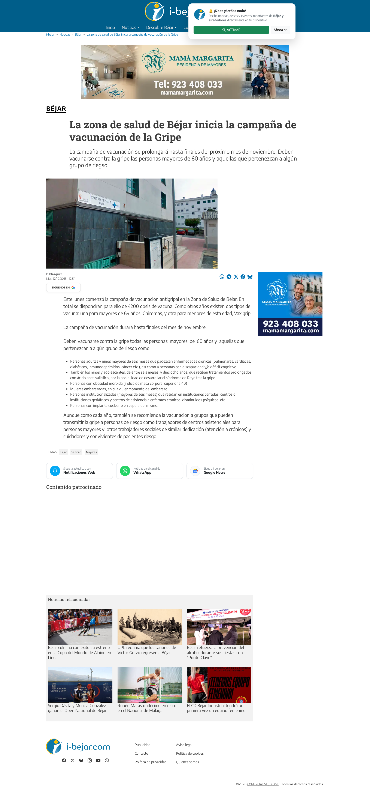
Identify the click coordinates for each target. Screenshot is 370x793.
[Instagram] (89, 760)
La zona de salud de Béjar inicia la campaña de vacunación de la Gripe (132, 34)
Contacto (141, 753)
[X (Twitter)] (72, 760)
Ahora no (281, 30)
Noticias (129, 27)
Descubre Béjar (159, 27)
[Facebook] (64, 760)
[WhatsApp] (106, 760)
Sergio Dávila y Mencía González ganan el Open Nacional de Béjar (77, 708)
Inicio (110, 27)
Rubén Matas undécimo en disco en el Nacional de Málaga (147, 708)
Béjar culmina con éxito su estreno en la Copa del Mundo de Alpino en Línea (79, 652)
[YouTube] (98, 760)
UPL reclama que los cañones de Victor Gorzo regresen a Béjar (147, 650)
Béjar (78, 34)
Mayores (91, 452)
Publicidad (142, 745)
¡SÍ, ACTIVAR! (231, 30)
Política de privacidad (151, 762)
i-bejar (50, 34)
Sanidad (76, 452)
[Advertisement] (149, 543)
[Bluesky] (81, 760)
